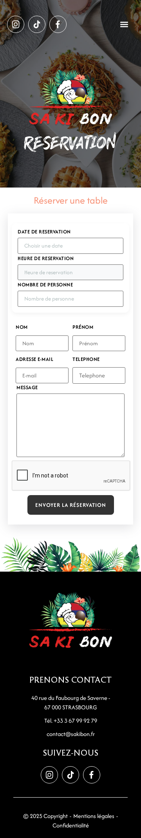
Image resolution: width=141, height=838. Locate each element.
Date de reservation (44, 232)
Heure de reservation (46, 258)
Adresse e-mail (34, 359)
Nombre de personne (45, 285)
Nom (22, 327)
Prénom (82, 327)
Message (27, 387)
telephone (86, 359)
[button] (124, 24)
